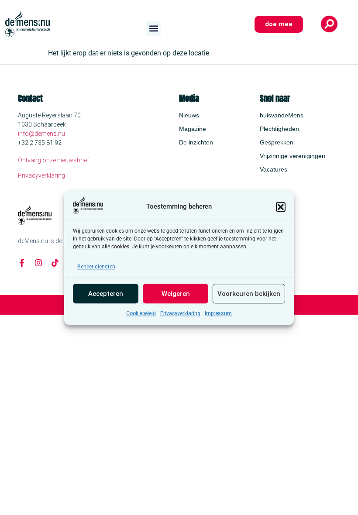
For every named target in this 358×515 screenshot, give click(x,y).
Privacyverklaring (180, 314)
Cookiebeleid (141, 314)
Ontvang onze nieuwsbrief (53, 160)
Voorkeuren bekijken (248, 294)
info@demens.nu (41, 133)
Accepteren (105, 294)
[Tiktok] (55, 263)
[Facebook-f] (22, 263)
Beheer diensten (96, 267)
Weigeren (176, 294)
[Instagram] (38, 263)
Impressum (218, 314)
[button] (280, 207)
